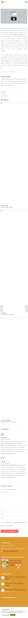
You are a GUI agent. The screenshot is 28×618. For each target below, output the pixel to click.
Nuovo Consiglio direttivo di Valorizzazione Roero (16, 589)
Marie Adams (4, 437)
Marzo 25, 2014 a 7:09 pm (5, 463)
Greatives (3, 461)
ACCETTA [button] (12, 615)
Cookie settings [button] (5, 615)
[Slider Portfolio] (2, 72)
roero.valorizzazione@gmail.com (10, 551)
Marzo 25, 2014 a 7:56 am (5, 439)
